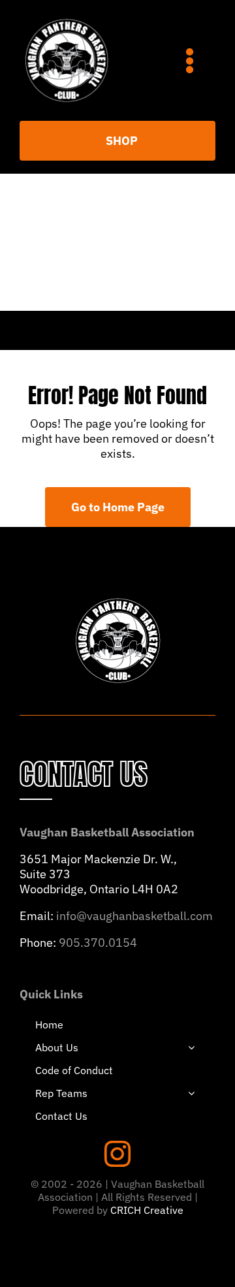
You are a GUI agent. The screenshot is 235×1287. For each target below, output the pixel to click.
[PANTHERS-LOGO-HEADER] (67, 18)
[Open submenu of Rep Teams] (191, 1093)
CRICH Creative (146, 1209)
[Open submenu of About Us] (191, 1047)
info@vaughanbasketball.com (134, 915)
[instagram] (117, 1154)
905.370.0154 (98, 942)
